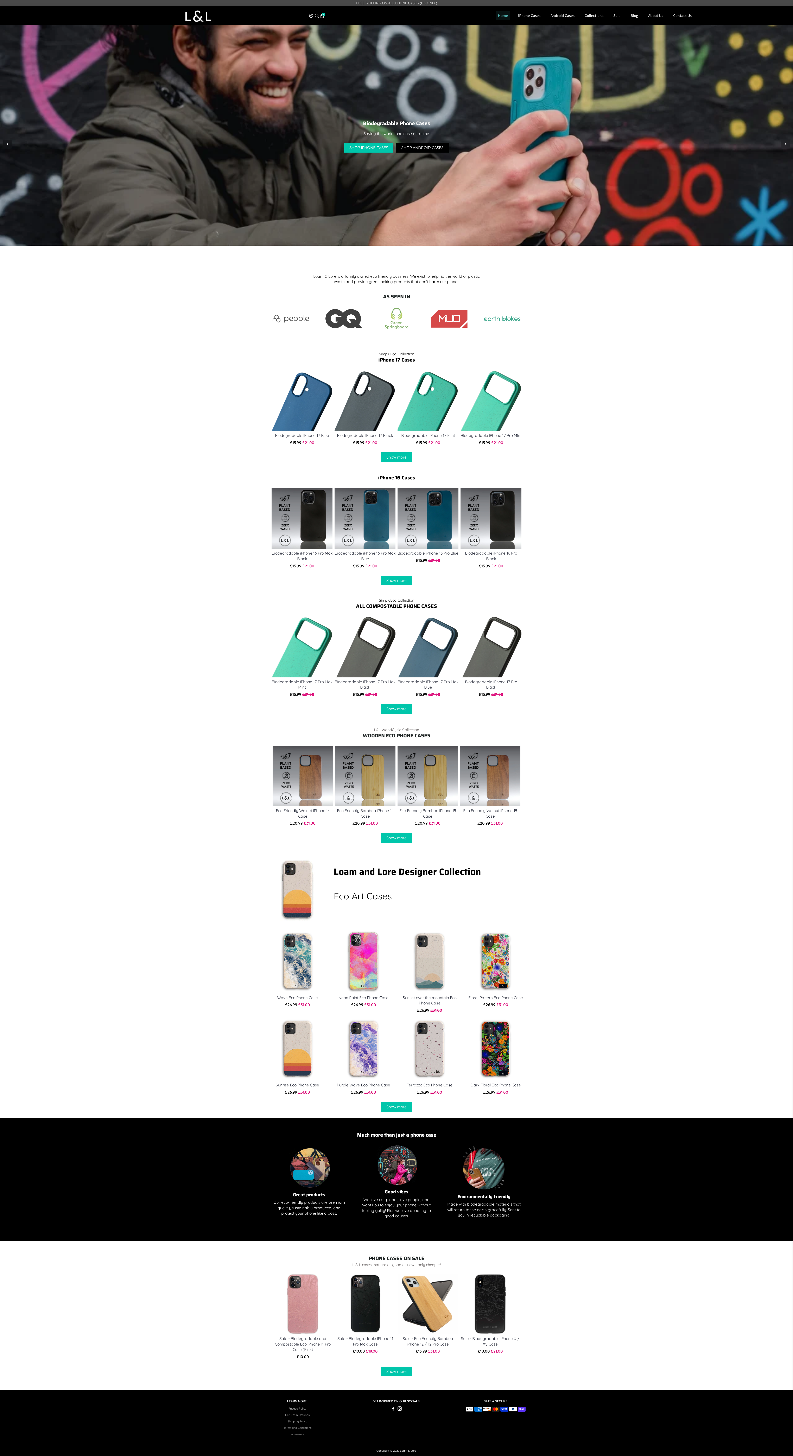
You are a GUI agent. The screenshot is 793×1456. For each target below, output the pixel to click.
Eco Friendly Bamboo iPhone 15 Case (427, 813)
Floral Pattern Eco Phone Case (495, 997)
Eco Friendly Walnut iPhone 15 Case (490, 813)
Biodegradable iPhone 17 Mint (428, 435)
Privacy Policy (297, 1408)
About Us (655, 15)
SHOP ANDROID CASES (422, 147)
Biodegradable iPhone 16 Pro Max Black (302, 556)
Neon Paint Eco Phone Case (363, 997)
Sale (617, 15)
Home (503, 15)
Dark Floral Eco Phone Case (496, 1085)
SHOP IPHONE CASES (368, 147)
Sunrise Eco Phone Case (297, 1085)
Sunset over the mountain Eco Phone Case (430, 1000)
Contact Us (682, 15)
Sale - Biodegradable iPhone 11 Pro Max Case (365, 1341)
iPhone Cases (529, 15)
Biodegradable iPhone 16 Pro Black (491, 556)
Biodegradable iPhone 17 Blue (302, 435)
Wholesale (297, 1434)
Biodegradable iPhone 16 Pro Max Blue (365, 556)
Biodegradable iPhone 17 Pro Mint (491, 435)
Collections (594, 15)
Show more (396, 457)
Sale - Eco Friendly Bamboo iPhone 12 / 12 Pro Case (428, 1341)
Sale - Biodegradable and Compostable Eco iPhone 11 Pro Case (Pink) (303, 1344)
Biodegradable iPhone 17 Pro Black (491, 684)
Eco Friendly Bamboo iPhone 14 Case (365, 813)
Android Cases (563, 15)
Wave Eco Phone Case (297, 997)
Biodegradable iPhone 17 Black (365, 435)
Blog (634, 15)
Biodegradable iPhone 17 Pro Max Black (365, 684)
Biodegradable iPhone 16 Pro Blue (428, 553)
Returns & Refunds (297, 1415)
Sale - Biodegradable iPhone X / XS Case (490, 1341)
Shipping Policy (297, 1421)
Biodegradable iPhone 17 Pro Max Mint (302, 684)
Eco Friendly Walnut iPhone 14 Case (303, 813)
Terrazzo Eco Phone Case (429, 1085)
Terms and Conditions (297, 1427)
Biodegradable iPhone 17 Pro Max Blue (428, 684)
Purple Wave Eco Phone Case (363, 1085)
